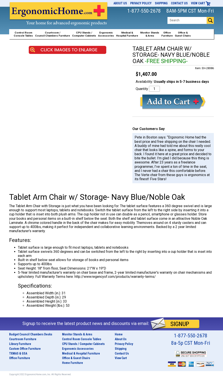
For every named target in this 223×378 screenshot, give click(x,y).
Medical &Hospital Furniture (127, 34)
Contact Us (179, 3)
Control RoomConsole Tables (23, 34)
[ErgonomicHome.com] (58, 19)
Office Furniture (19, 358)
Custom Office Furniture (25, 348)
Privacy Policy (141, 3)
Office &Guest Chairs (183, 34)
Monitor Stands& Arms (149, 34)
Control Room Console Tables (81, 339)
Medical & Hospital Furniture (81, 353)
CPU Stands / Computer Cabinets (84, 34)
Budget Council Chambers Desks (30, 334)
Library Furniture (20, 344)
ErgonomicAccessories (106, 34)
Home (119, 334)
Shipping (161, 3)
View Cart (198, 3)
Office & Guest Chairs (76, 358)
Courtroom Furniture (22, 339)
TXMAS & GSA (18, 353)
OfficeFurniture (167, 34)
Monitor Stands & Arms (77, 334)
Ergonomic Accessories (78, 348)
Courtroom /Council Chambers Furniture (52, 34)
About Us (120, 3)
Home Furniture (72, 363)
